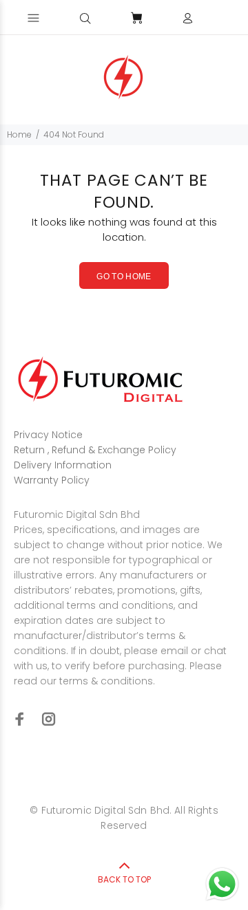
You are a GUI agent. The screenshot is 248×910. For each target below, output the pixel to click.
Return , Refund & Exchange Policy (95, 450)
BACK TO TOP (124, 879)
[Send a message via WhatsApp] (222, 884)
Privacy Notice (48, 435)
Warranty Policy (52, 480)
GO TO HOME (124, 276)
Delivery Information (63, 465)
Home (19, 134)
